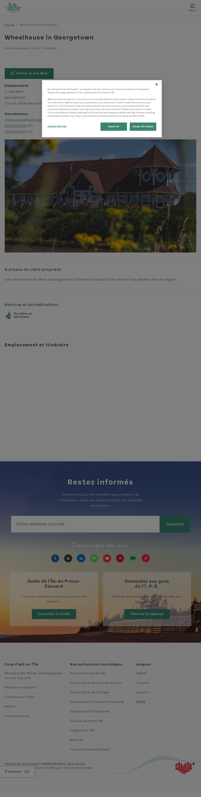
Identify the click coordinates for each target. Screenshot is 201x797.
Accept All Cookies (142, 126)
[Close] (156, 84)
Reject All (113, 126)
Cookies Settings (57, 126)
